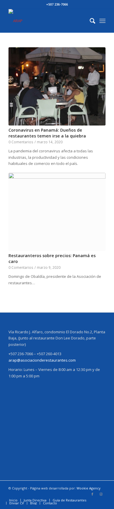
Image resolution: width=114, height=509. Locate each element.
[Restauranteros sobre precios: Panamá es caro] (57, 212)
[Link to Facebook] (92, 494)
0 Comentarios (20, 142)
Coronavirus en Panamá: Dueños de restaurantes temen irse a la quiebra (47, 133)
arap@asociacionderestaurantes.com (42, 360)
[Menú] (102, 21)
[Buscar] (89, 20)
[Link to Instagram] (101, 494)
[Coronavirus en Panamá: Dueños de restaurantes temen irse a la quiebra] (57, 86)
